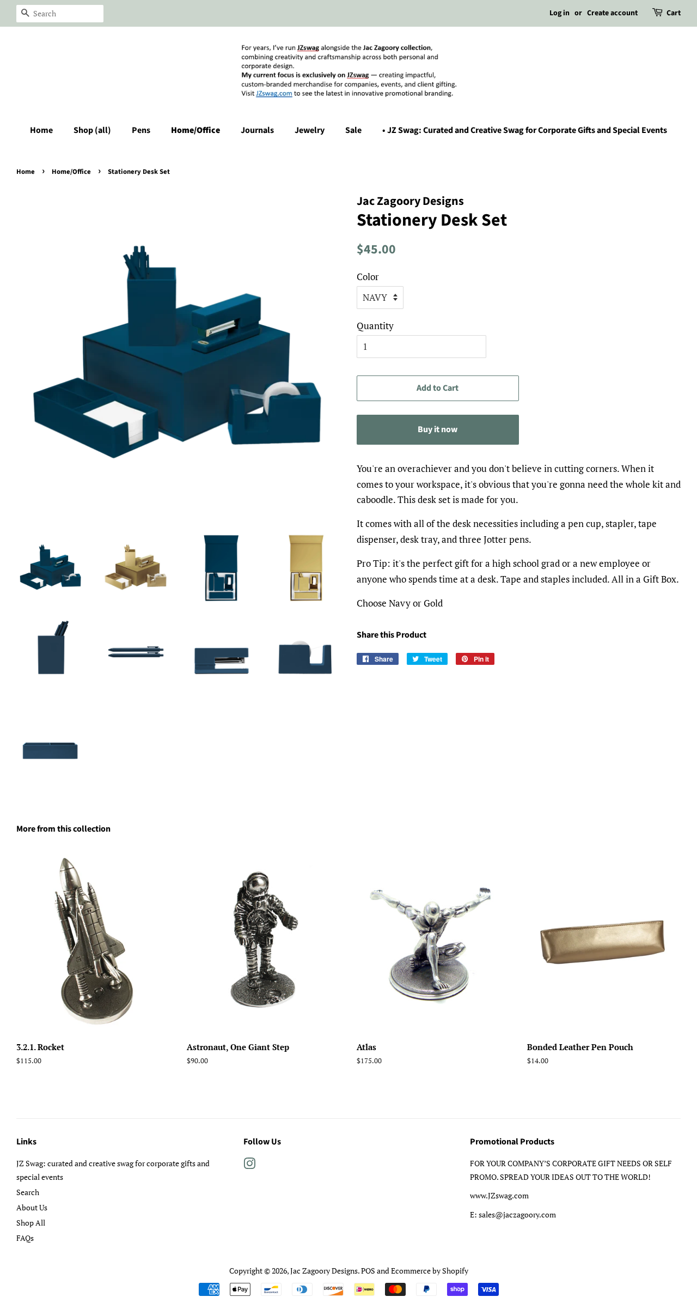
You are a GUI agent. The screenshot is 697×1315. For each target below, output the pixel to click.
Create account (612, 13)
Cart (674, 13)
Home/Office (195, 130)
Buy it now (437, 429)
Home (41, 130)
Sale (353, 130)
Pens (141, 130)
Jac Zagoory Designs (324, 1270)
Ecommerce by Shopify (429, 1270)
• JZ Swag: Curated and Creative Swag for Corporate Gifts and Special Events (524, 130)
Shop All (30, 1222)
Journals (257, 130)
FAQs (25, 1238)
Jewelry (310, 130)
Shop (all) (92, 130)
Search (27, 1192)
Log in (559, 13)
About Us (31, 1207)
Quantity (375, 325)
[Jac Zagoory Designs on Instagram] (249, 1165)
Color (368, 276)
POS (368, 1270)
